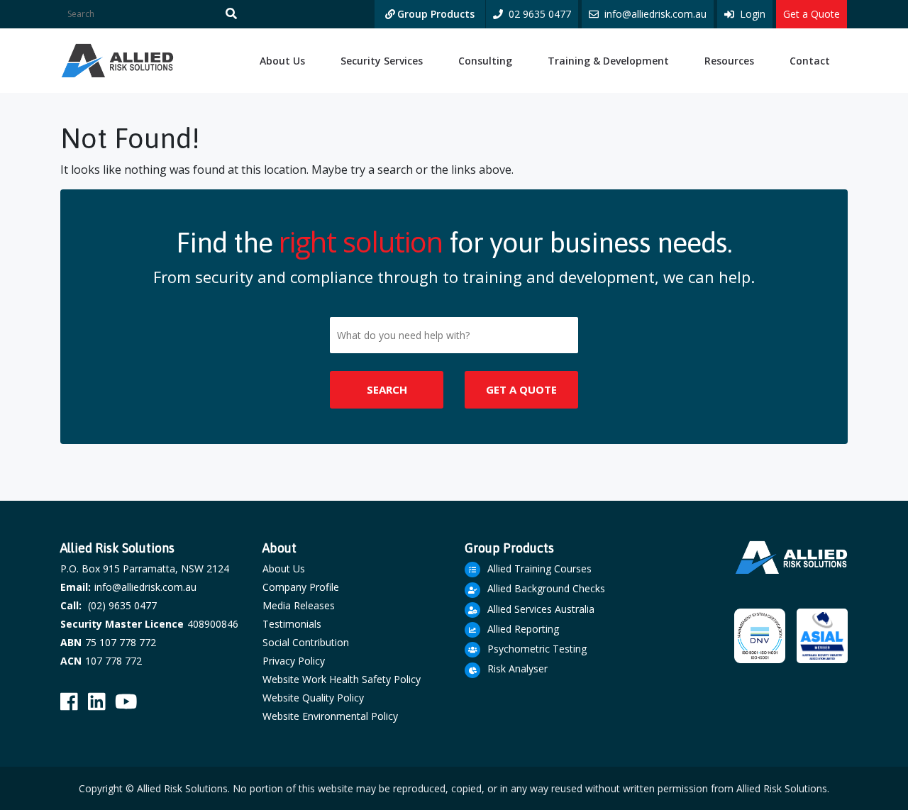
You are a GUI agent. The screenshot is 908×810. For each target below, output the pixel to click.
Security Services (381, 60)
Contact (810, 60)
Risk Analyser (517, 668)
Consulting (485, 60)
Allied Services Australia (540, 609)
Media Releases (298, 605)
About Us (282, 60)
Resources (729, 60)
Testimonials (291, 624)
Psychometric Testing (537, 648)
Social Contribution (305, 642)
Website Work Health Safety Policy (341, 679)
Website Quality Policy (313, 697)
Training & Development (608, 60)
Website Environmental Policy (330, 716)
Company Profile (300, 587)
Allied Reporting (523, 629)
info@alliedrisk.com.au (145, 587)
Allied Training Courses (539, 568)
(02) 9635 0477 (122, 605)
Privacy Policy (293, 660)
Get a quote (521, 389)
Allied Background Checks (546, 588)
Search (387, 389)
